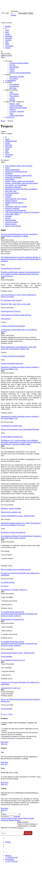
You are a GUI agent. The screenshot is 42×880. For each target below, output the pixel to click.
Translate (17, 816)
